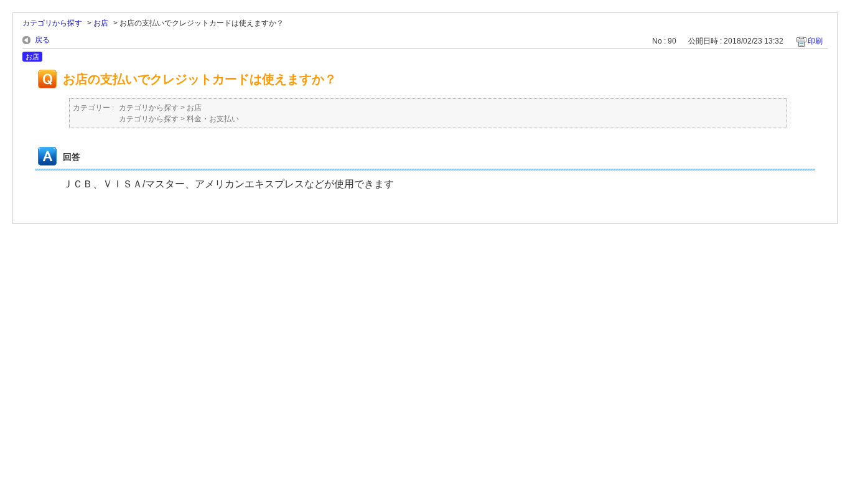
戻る (42, 39)
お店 (100, 23)
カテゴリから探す (52, 23)
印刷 (815, 41)
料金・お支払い (213, 119)
